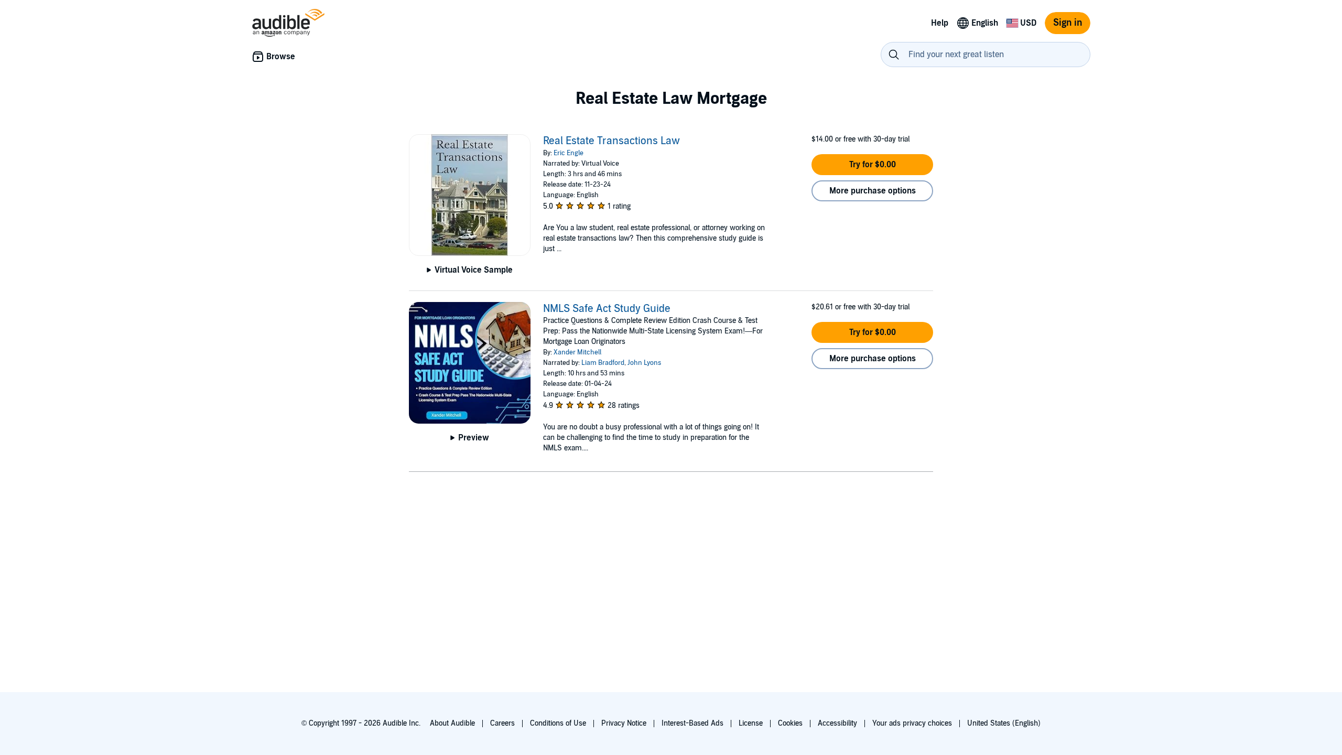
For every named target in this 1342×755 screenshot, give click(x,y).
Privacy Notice (623, 723)
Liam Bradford (602, 363)
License (751, 723)
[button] (872, 164)
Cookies (790, 723)
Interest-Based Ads (692, 723)
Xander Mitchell (577, 352)
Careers (502, 723)
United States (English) (1004, 723)
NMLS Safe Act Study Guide (606, 309)
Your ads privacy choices (912, 723)
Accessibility (837, 723)
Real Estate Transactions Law (611, 141)
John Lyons (644, 363)
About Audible (452, 723)
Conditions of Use (558, 723)
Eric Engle (568, 153)
